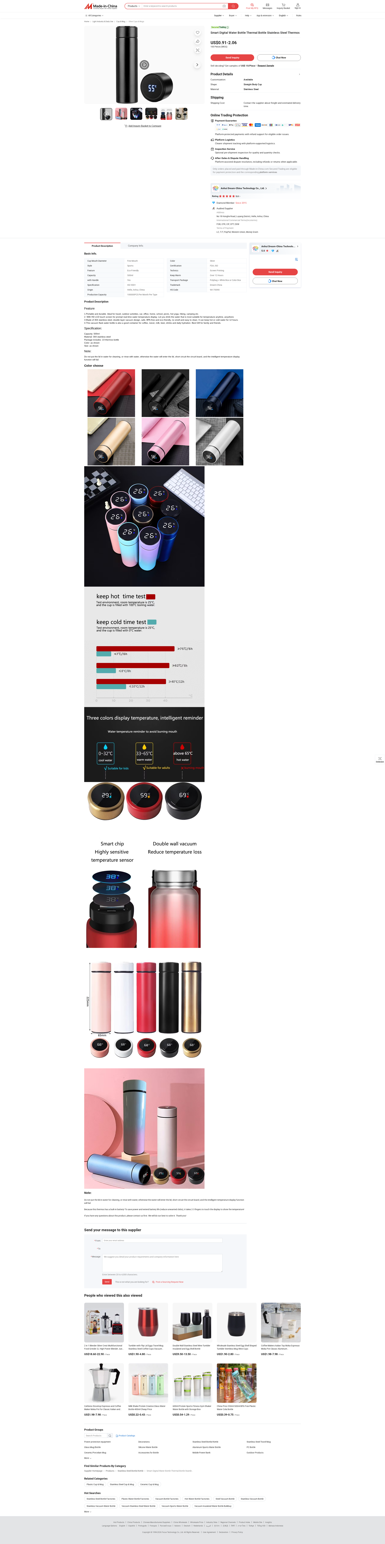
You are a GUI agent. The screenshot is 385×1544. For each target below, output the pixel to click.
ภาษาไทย (241, 1525)
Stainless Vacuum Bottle (252, 1498)
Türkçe (251, 1525)
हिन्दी (233, 1525)
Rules (298, 15)
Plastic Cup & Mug (95, 1484)
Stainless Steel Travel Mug (259, 1441)
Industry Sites (211, 1522)
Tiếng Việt (261, 1525)
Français (153, 1525)
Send (107, 1281)
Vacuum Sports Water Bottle (175, 1506)
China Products (133, 1522)
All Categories (94, 15)
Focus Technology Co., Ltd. (173, 1532)
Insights (268, 1522)
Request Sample (266, 65)
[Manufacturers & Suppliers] (100, 6)
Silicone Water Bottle (147, 1447)
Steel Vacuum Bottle (225, 1498)
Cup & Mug (120, 21)
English (122, 1525)
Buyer (231, 15)
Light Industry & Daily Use (102, 21)
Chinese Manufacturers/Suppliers (156, 1522)
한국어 (217, 1525)
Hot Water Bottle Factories (197, 1498)
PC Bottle (251, 1447)
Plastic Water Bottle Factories (135, 1498)
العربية (208, 1525)
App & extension (264, 15)
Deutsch (187, 1525)
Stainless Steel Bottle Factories (101, 1498)
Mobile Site (257, 1522)
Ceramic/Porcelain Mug (95, 1452)
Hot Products (118, 1522)
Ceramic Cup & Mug (149, 1484)
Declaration (223, 1532)
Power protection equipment (97, 1441)
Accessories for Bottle (148, 1452)
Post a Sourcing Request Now (167, 1281)
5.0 (263, 250)
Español (131, 1525)
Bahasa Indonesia (276, 1525)
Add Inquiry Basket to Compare (144, 126)
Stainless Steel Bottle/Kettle (205, 1441)
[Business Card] (296, 259)
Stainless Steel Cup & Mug (122, 1484)
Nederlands (198, 1525)
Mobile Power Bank (201, 1452)
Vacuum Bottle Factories (166, 1498)
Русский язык (165, 1525)
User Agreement (209, 1532)
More (86, 1511)
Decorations (144, 1441)
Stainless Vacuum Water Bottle (101, 1506)
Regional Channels (228, 1522)
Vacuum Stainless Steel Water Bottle (138, 1506)
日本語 (225, 1525)
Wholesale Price (196, 1522)
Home (86, 21)
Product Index (244, 1522)
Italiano (177, 1525)
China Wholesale (180, 1522)
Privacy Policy (237, 1532)
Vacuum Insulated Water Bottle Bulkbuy (212, 1506)
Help (247, 15)
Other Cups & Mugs (136, 21)
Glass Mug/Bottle (92, 1447)
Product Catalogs (126, 1435)
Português (142, 1525)
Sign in (298, 7)
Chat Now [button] (281, 57)
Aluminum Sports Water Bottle (206, 1447)
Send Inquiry (232, 57)
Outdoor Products (255, 1452)
